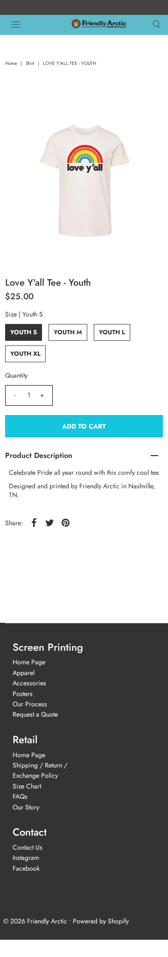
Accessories (29, 683)
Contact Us (27, 847)
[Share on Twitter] (50, 522)
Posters (23, 693)
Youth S (23, 332)
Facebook (26, 868)
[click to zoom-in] (146, 117)
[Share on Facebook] (34, 522)
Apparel (24, 672)
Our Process (30, 704)
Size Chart (27, 786)
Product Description (38, 455)
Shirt (30, 63)
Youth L (112, 332)
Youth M (68, 332)
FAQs (20, 796)
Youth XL (25, 353)
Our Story (26, 807)
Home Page (29, 662)
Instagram (26, 857)
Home (11, 63)
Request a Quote (35, 714)
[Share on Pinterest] (66, 522)
